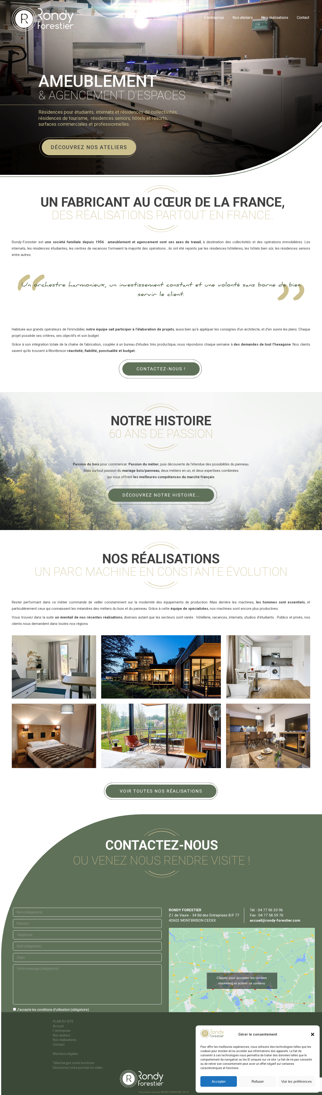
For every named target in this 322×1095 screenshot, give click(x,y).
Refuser (258, 1081)
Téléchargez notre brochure (73, 1063)
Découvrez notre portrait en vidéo (78, 1068)
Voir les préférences (296, 1081)
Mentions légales (65, 1054)
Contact (59, 1044)
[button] (312, 1034)
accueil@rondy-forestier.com (275, 920)
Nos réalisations (64, 1040)
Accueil (58, 1026)
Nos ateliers (61, 1035)
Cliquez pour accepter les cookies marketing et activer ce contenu (242, 980)
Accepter (219, 1081)
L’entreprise (61, 1030)
